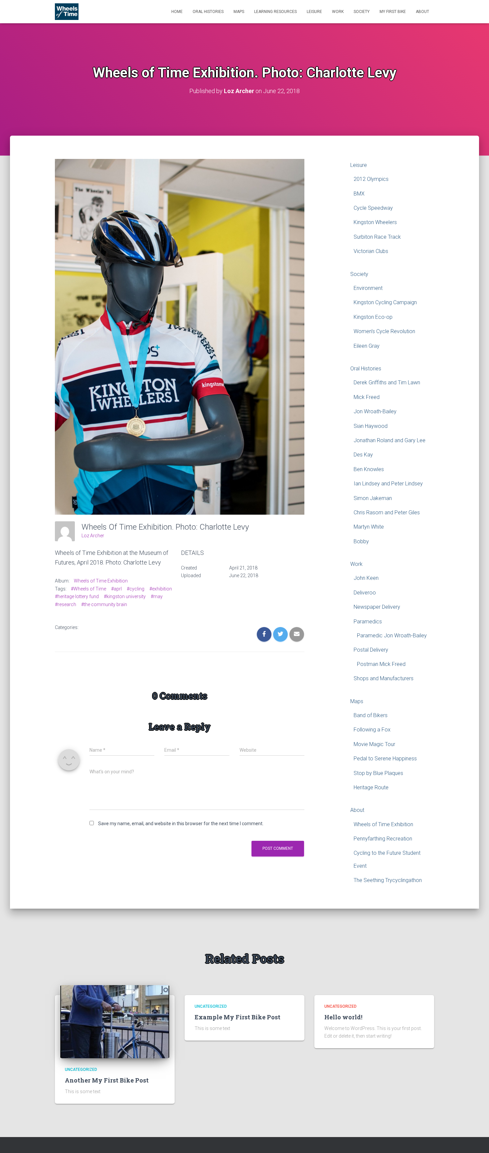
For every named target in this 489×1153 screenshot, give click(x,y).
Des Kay (363, 454)
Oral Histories (208, 11)
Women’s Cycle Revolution (384, 331)
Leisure (314, 11)
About (422, 11)
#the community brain (104, 604)
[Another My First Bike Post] (115, 1021)
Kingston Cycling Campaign (385, 302)
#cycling (135, 588)
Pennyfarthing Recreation (383, 838)
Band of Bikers (371, 715)
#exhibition (160, 588)
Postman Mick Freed (381, 664)
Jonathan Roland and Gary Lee (389, 440)
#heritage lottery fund (77, 596)
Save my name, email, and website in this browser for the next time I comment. (180, 823)
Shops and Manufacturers (383, 678)
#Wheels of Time (88, 588)
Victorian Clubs (371, 251)
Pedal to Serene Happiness (385, 758)
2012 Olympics (371, 179)
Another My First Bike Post (107, 1080)
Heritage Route (371, 787)
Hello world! (343, 1017)
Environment (368, 288)
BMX (359, 194)
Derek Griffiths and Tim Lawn (387, 382)
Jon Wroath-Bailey (375, 411)
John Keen (366, 578)
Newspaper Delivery (377, 607)
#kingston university (125, 596)
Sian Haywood (371, 426)
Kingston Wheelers (375, 222)
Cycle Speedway (373, 208)
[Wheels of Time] (66, 11)
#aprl (116, 588)
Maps (239, 11)
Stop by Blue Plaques (378, 773)
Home (177, 11)
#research (65, 604)
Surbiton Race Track (377, 237)
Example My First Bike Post (237, 1017)
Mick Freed (367, 397)
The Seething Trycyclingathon (388, 880)
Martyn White (369, 527)
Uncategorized (81, 1069)
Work (338, 11)
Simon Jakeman (373, 498)
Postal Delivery (371, 650)
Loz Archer (93, 535)
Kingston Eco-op (373, 317)
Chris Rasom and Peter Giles (387, 512)
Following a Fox (372, 729)
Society (362, 11)
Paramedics (368, 621)
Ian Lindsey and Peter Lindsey (388, 483)
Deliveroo (365, 592)
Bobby (361, 541)
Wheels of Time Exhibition (101, 580)
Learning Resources (275, 11)
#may (157, 596)
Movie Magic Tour (374, 744)
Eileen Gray (367, 346)
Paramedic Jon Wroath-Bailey (392, 635)
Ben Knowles (369, 469)
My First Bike (393, 11)
